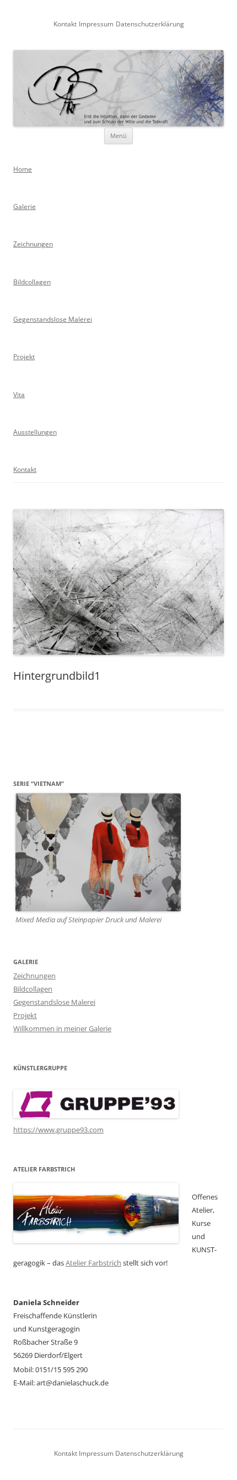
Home (22, 169)
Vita (19, 394)
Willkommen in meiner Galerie (62, 1028)
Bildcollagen (32, 282)
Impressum (96, 24)
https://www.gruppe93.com (58, 1130)
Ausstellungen (35, 432)
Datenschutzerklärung (150, 24)
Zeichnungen (33, 244)
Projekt (24, 356)
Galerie (24, 206)
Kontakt (65, 24)
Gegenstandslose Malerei (52, 319)
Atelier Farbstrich (93, 1263)
